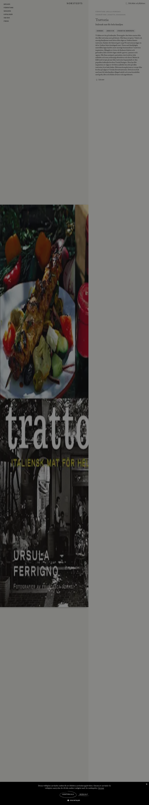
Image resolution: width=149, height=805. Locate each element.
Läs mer (101, 788)
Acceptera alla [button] (68, 794)
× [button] (146, 784)
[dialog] (74, 402)
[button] (74, 800)
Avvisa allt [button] (84, 794)
